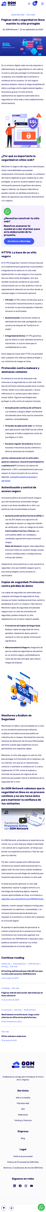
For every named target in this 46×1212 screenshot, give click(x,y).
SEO (23, 1109)
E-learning (5, 988)
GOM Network (33, 964)
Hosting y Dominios (23, 1120)
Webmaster (23, 1115)
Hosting (4, 967)
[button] (29, 3)
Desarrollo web (17, 15)
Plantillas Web (23, 1103)
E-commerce (6, 1010)
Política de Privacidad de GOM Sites (23, 1162)
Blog (23, 1138)
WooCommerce (30, 1010)
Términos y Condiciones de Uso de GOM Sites (23, 1168)
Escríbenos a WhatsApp (19, 241)
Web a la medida (23, 1098)
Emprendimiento (19, 964)
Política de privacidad (23, 1156)
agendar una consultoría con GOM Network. (22, 899)
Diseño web (5, 964)
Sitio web (31, 15)
